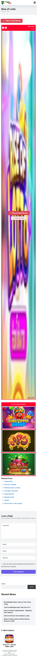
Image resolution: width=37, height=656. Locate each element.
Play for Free (19, 218)
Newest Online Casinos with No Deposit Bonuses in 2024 (17, 620)
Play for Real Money (13, 21)
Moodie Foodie (9, 497)
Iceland (6, 500)
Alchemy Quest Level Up (12, 488)
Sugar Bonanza (9, 494)
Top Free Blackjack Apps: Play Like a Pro (17, 607)
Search (3, 584)
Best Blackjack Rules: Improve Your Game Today (17, 603)
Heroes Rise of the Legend (13, 503)
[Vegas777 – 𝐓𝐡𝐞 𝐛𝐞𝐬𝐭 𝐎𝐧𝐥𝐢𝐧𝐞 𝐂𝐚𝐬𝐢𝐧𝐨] (9, 642)
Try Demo (18, 417)
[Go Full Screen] (6, 28)
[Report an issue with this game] (3, 28)
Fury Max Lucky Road (11, 491)
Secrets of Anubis (10, 484)
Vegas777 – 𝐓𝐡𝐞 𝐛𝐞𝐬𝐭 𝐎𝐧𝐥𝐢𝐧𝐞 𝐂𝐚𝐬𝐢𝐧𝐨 (9, 645)
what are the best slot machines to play (16, 616)
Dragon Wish (8, 481)
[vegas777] (6, 2)
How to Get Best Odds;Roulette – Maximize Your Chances (18, 611)
